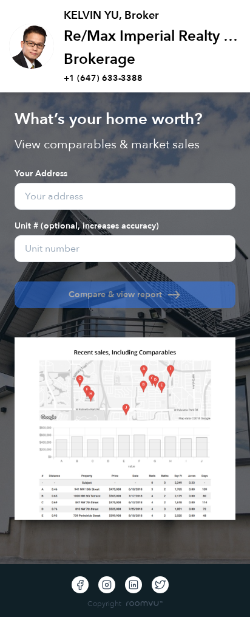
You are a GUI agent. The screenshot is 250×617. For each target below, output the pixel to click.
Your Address (41, 173)
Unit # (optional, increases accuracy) (87, 225)
